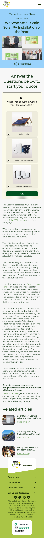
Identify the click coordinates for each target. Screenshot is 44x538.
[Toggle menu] (39, 4)
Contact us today (10, 394)
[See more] (8, 420)
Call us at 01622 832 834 (19, 493)
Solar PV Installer (17, 220)
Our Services (14, 482)
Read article (23, 422)
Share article (24, 64)
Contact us (13, 477)
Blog (32, 14)
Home (25, 14)
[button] (22, 527)
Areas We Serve (15, 487)
